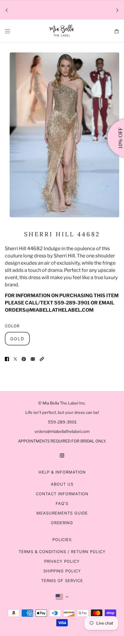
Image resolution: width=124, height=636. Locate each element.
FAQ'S (62, 503)
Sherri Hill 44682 (62, 234)
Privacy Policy (62, 561)
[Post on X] (15, 359)
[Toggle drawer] (7, 31)
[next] (117, 10)
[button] (41, 359)
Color (12, 325)
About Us (62, 484)
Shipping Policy (62, 570)
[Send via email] (32, 359)
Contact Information (62, 493)
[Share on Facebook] (6, 359)
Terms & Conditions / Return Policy (62, 551)
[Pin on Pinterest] (23, 359)
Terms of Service (62, 580)
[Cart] (116, 31)
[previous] (6, 10)
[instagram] (62, 455)
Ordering (62, 522)
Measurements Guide (62, 513)
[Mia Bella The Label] (62, 31)
